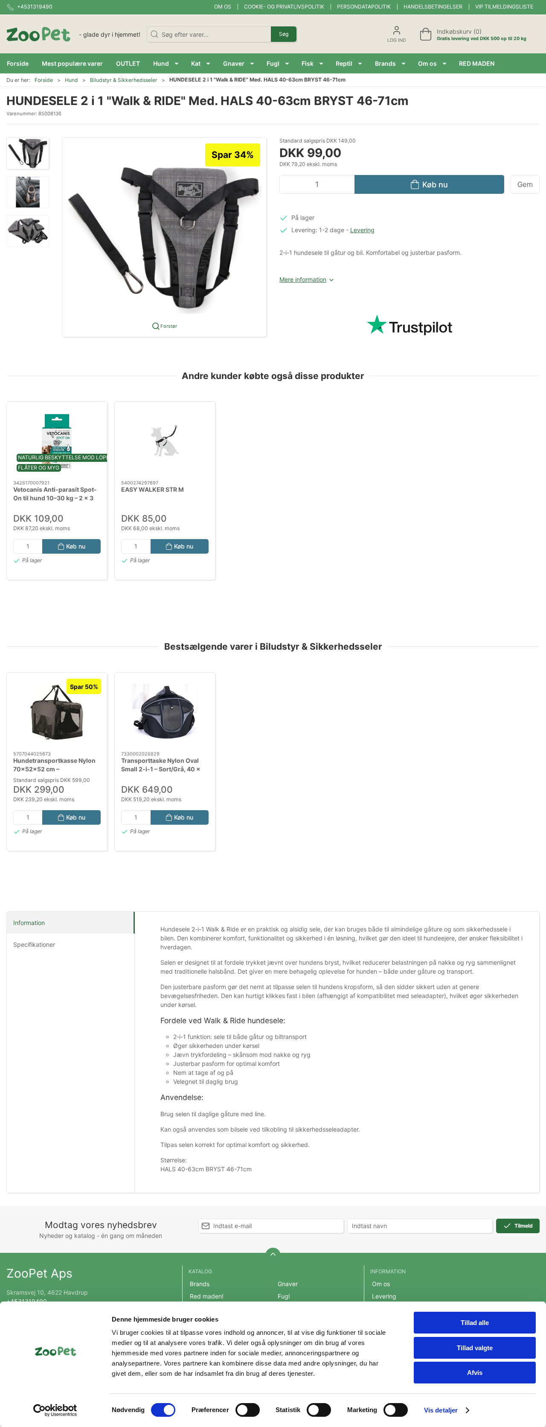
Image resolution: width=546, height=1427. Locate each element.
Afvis (474, 1372)
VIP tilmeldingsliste (504, 6)
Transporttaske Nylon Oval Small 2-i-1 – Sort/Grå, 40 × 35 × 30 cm (160, 769)
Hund (71, 80)
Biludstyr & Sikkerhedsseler (123, 80)
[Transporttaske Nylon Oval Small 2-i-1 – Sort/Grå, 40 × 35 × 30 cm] (165, 712)
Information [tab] (29, 922)
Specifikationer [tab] (34, 944)
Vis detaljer (441, 1410)
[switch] (247, 1410)
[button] (166, 63)
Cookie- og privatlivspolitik (284, 6)
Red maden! (207, 1296)
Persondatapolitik (364, 6)
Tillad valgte (475, 1347)
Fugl (284, 1296)
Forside (44, 80)
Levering (362, 229)
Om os (222, 6)
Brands (199, 1283)
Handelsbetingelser (433, 6)
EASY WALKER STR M (152, 489)
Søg (283, 34)
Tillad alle (475, 1322)
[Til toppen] (273, 1255)
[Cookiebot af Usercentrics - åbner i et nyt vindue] (55, 1410)
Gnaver (288, 1283)
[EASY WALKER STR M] (165, 441)
